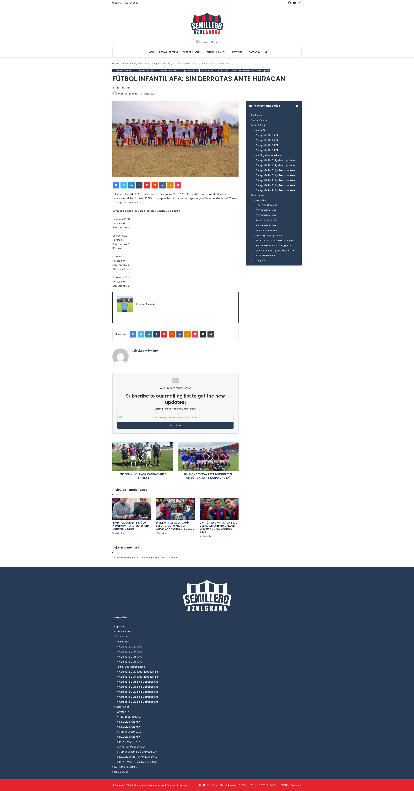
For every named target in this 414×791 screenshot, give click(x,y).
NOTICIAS (237, 52)
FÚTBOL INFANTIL (216, 52)
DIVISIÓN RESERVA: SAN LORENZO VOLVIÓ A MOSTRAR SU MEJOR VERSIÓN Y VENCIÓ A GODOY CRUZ (218, 527)
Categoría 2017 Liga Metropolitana (275, 180)
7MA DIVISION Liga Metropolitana (275, 240)
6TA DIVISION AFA (266, 215)
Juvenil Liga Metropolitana (267, 235)
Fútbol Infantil (129, 63)
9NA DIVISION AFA (266, 230)
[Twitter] (123, 185)
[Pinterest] (147, 185)
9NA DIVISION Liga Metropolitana (275, 250)
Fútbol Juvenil (258, 195)
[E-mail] (118, 321)
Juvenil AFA (259, 200)
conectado (145, 557)
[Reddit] (155, 185)
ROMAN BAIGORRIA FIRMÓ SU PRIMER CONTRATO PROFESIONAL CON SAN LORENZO (131, 526)
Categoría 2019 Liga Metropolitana (275, 190)
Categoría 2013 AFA (161, 63)
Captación (255, 52)
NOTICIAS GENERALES (242, 70)
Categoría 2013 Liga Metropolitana (275, 160)
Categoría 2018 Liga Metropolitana (275, 185)
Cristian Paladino (126, 94)
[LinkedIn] (131, 185)
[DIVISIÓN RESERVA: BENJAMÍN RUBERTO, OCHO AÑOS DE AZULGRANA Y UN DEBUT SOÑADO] (175, 509)
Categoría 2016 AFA (189, 70)
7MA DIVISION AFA (266, 220)
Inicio (151, 52)
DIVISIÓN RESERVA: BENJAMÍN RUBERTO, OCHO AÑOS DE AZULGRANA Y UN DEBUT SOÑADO (175, 526)
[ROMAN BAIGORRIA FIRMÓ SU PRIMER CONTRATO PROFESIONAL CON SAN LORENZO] (131, 509)
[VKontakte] (162, 185)
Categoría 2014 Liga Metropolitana (275, 165)
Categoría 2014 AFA (145, 70)
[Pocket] (178, 185)
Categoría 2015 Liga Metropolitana (275, 170)
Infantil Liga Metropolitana (267, 155)
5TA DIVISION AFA (266, 210)
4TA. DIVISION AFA (267, 205)
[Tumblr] (139, 185)
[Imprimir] (210, 334)
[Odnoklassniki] (170, 185)
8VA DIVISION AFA (266, 225)
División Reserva (168, 52)
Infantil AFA (143, 63)
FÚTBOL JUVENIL (192, 52)
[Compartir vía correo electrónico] (203, 334)
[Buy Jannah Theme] (207, 42)
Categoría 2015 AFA (167, 70)
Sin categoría (263, 70)
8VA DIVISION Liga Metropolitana (274, 245)
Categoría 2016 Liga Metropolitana (275, 175)
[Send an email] (136, 94)
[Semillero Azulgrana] (207, 23)
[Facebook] (116, 185)
